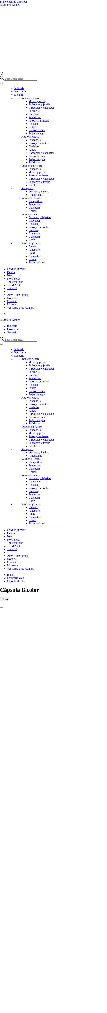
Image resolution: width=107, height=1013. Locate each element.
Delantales (34, 207)
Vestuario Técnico (31, 165)
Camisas (33, 114)
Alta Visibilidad (30, 136)
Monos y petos (37, 101)
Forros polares (37, 130)
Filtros (4, 599)
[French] (55, 319)
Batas (32, 252)
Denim (11, 272)
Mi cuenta (12, 304)
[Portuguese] (59, 319)
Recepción (27, 188)
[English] (52, 319)
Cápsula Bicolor (16, 268)
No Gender (13, 278)
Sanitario (19, 94)
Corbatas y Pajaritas (40, 217)
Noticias (11, 297)
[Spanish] (62, 319)
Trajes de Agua (37, 133)
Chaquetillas (35, 201)
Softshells (34, 110)
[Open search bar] (2, 74)
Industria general (30, 97)
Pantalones (35, 117)
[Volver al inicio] (10, 4)
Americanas (35, 194)
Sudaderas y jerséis (39, 104)
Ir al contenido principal (13, 1)
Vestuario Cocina (31, 197)
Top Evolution (15, 281)
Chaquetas (34, 220)
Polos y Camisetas (39, 120)
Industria (19, 88)
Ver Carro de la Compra (20, 307)
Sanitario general (30, 243)
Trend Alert (13, 285)
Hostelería (20, 91)
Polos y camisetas (38, 143)
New (10, 275)
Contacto (12, 301)
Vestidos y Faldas (38, 191)
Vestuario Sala (29, 214)
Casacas (33, 246)
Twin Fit (12, 288)
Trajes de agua (37, 159)
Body (32, 239)
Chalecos (34, 123)
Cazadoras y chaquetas (41, 107)
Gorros (32, 210)
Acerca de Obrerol (17, 294)
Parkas (32, 127)
